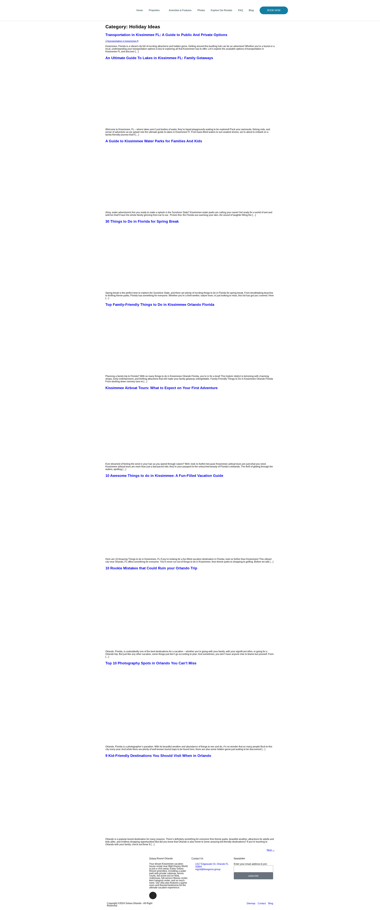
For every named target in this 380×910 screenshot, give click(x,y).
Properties (154, 10)
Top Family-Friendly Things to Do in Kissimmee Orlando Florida (159, 305)
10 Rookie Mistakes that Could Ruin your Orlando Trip (151, 568)
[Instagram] (153, 895)
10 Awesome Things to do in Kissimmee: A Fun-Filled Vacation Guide (164, 476)
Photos (201, 10)
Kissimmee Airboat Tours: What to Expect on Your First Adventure (161, 388)
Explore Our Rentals (221, 10)
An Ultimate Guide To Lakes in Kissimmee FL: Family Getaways (159, 58)
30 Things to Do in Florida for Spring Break (142, 221)
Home (139, 10)
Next (271, 850)
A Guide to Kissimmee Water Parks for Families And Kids (153, 141)
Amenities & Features (180, 10)
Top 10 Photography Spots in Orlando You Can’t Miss (150, 663)
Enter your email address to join (250, 864)
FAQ (240, 10)
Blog (251, 10)
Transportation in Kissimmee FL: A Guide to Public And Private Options (166, 35)
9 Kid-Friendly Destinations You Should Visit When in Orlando (158, 756)
